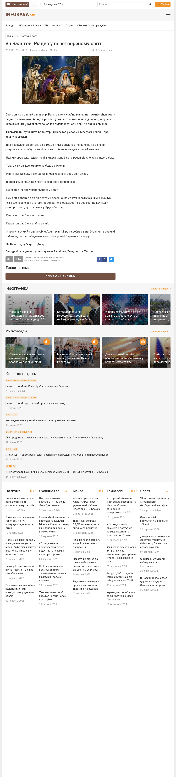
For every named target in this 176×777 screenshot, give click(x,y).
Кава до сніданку (30, 25)
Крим (70, 25)
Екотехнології (54, 25)
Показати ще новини (60, 276)
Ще (32, 491)
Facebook (60, 251)
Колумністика (29, 36)
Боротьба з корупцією (92, 25)
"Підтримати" (20, 4)
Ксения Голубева (38, 50)
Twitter (88, 251)
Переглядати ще (159, 288)
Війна (10, 36)
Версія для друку (104, 50)
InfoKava (20, 14)
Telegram (73, 251)
